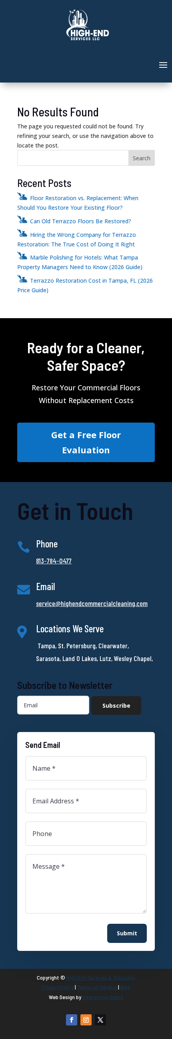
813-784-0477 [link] (54, 560)
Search (141, 158)
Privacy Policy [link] (58, 987)
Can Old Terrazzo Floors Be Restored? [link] (80, 221)
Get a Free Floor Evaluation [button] (86, 442)
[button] (163, 64)
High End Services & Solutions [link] (100, 977)
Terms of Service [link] (97, 987)
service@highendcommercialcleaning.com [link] (92, 603)
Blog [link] (125, 987)
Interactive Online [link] (102, 997)
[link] (87, 39)
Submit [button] (127, 933)
